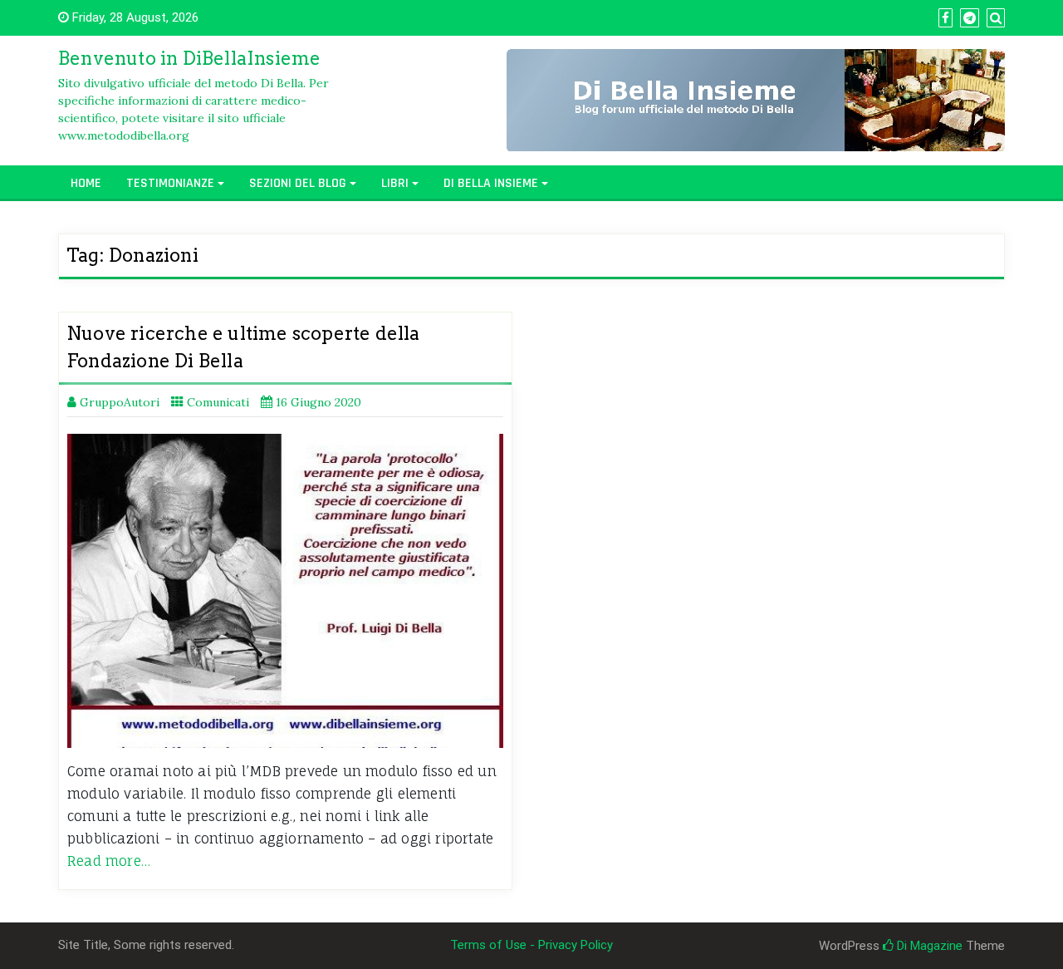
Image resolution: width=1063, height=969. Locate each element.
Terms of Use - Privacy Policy (531, 944)
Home (86, 183)
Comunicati (218, 402)
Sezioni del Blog (297, 183)
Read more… (108, 861)
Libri (395, 183)
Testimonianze (170, 183)
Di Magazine (928, 945)
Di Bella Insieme (490, 183)
